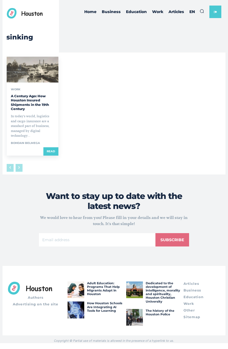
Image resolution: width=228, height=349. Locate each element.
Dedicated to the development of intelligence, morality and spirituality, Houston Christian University (163, 292)
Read (51, 151)
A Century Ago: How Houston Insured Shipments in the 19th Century (30, 102)
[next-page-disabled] (19, 168)
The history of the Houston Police (160, 312)
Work (15, 89)
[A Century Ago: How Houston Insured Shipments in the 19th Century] (32, 70)
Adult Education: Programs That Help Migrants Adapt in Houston (103, 288)
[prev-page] (10, 168)
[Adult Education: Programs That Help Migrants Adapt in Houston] (76, 289)
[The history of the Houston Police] (134, 317)
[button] (202, 11)
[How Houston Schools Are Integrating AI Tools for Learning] (76, 309)
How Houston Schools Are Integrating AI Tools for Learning (104, 306)
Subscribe (172, 239)
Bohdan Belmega (25, 143)
